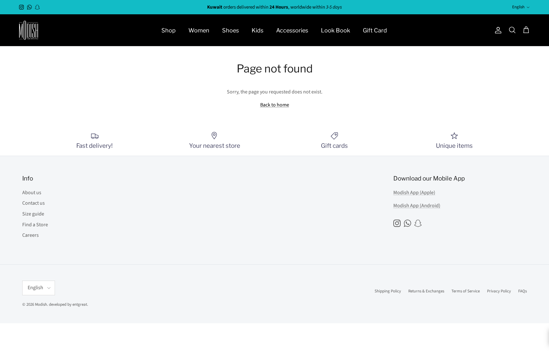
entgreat (79, 304)
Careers (30, 235)
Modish (41, 304)
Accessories (292, 30)
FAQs (522, 291)
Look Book (335, 30)
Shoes (230, 30)
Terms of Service (465, 291)
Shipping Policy (388, 291)
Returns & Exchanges (426, 291)
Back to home (274, 104)
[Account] (497, 30)
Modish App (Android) (416, 205)
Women (198, 30)
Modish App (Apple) (414, 192)
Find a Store (35, 224)
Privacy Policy (499, 291)
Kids (257, 30)
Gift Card (375, 30)
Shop (168, 30)
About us (31, 192)
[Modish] (28, 30)
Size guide (33, 213)
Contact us (33, 203)
